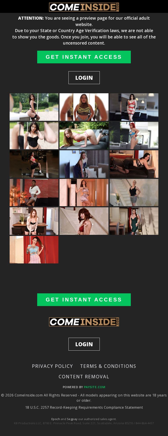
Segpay (72, 419)
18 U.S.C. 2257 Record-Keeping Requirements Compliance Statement (84, 407)
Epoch (56, 419)
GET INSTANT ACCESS (84, 57)
